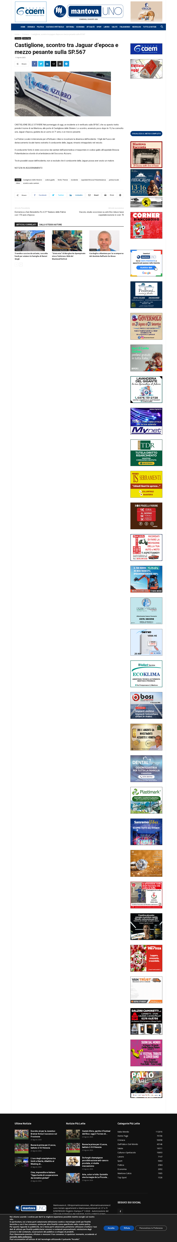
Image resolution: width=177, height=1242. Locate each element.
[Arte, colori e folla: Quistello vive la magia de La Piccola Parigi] (73, 1178)
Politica (40, 27)
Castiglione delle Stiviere (32, 180)
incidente (74, 180)
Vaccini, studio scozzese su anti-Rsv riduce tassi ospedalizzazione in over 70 (101, 213)
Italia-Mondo (125, 27)
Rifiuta (127, 1228)
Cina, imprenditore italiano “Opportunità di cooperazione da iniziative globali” (44, 1175)
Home (23, 27)
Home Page (26, 38)
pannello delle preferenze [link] (21, 1236)
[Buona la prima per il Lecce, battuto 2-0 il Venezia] (21, 1148)
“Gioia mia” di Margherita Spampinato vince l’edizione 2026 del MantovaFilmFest (68, 256)
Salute (114, 27)
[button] (160, 27)
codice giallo (50, 180)
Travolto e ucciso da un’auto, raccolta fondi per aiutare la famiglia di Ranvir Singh (31, 256)
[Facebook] (120, 1211)
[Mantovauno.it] (88, 11)
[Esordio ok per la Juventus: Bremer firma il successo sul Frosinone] (21, 1134)
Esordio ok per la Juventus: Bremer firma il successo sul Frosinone (44, 1134)
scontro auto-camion (31, 183)
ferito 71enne (63, 180)
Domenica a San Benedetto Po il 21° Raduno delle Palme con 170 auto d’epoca (40, 213)
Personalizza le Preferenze (151, 1228)
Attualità (90, 27)
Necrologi (136, 27)
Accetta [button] (111, 1228)
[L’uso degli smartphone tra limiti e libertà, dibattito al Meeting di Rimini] (21, 1162)
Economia (80, 27)
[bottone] (146, 133)
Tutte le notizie (149, 27)
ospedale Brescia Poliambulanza (93, 180)
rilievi (18, 183)
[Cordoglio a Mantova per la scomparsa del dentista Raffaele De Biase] (106, 240)
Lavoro (107, 27)
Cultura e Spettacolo (55, 27)
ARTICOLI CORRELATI (26, 225)
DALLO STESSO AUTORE (50, 225)
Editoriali (70, 27)
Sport (99, 27)
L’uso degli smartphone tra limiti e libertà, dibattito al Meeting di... (43, 1161)
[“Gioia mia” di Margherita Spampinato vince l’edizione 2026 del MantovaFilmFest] (69, 240)
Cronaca (31, 27)
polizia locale (114, 180)
